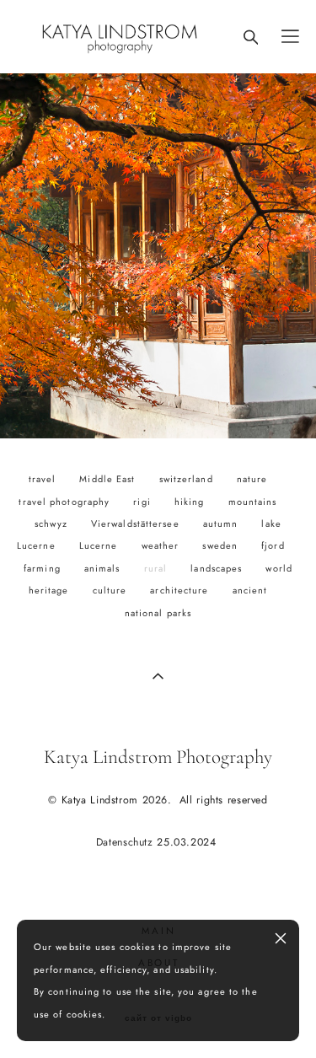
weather (162, 545)
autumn (222, 523)
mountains (252, 501)
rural (157, 568)
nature (252, 479)
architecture (181, 590)
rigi (143, 501)
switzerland (188, 479)
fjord (273, 545)
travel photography (66, 501)
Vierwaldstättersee (137, 523)
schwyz (53, 523)
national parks (158, 613)
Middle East (108, 479)
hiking (191, 501)
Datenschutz (126, 842)
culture (112, 590)
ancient (250, 590)
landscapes (217, 568)
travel (44, 479)
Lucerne (100, 545)
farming (44, 568)
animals (104, 568)
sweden (221, 545)
